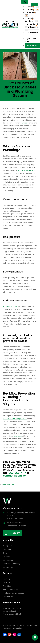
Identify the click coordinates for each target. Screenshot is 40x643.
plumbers (18, 436)
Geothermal (8, 596)
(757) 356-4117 (14, 533)
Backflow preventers (26, 170)
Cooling (6, 582)
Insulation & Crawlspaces (13, 593)
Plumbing (7, 586)
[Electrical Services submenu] (36, 21)
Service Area (8, 560)
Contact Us (8, 567)
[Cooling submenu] (37, 10)
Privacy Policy (16, 628)
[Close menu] (25, 2)
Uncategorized (8, 484)
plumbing (25, 123)
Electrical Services (10, 589)
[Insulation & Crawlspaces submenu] (26, 30)
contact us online (14, 475)
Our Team (7, 549)
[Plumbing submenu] (26, 15)
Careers (6, 556)
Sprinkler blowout (10, 306)
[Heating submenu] (37, 7)
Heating (6, 579)
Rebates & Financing (11, 563)
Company (7, 546)
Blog (5, 553)
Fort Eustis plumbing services (15, 418)
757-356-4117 (17, 473)
